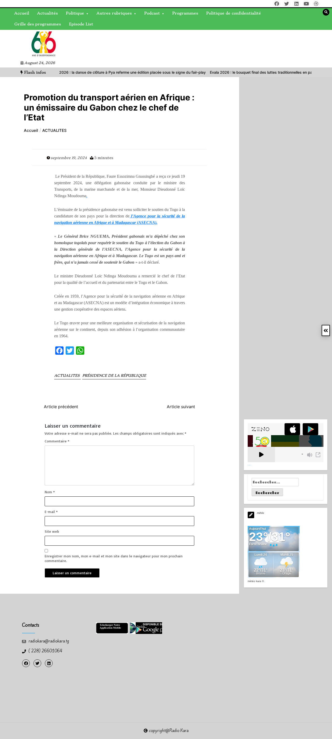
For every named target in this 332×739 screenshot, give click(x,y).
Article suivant (181, 406)
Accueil (21, 13)
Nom (50, 492)
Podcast (152, 13)
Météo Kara (254, 581)
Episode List (81, 24)
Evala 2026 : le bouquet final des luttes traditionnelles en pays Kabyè (254, 72)
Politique (75, 13)
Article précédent (61, 406)
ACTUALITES (67, 375)
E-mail (51, 511)
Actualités (47, 13)
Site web (52, 531)
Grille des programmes (37, 24)
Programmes (185, 13)
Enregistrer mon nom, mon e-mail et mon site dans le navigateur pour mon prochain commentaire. (114, 558)
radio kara (16, 44)
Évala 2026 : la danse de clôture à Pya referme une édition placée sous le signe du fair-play (112, 72)
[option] (112, 72)
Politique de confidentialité (233, 13)
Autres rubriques (114, 13)
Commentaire (57, 441)
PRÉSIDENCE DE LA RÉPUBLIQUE (114, 375)
